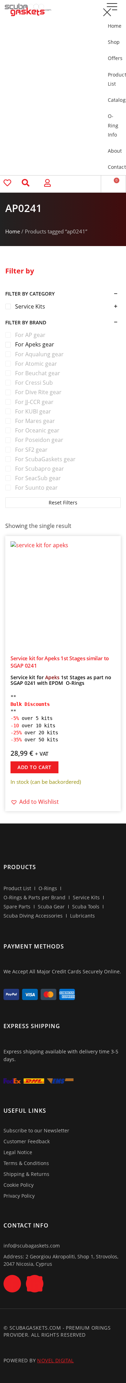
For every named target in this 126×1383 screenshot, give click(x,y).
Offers (113, 58)
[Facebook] (12, 1283)
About (113, 150)
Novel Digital (55, 1360)
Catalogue (113, 100)
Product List (113, 79)
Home (113, 25)
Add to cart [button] (34, 767)
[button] (107, 12)
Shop (113, 42)
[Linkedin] (34, 1283)
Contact (113, 167)
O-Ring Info (113, 125)
